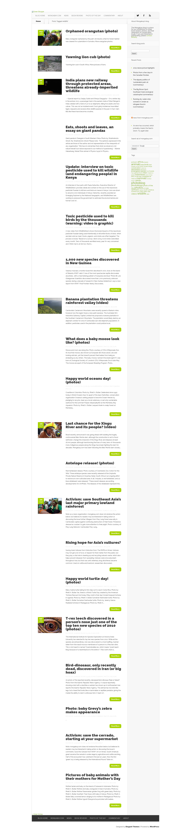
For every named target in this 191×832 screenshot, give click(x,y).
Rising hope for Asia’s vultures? (93, 542)
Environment (98, 307)
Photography (98, 346)
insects (147, 175)
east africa (143, 169)
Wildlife (116, 95)
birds (146, 164)
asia (142, 165)
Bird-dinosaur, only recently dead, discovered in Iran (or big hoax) (93, 668)
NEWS (66, 15)
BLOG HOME (40, 15)
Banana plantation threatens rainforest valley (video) (92, 301)
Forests (107, 307)
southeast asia (135, 191)
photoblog (138, 183)
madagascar (146, 176)
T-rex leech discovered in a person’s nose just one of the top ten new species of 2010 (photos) (91, 623)
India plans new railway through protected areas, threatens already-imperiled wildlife (92, 85)
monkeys (149, 178)
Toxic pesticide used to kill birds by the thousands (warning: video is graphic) (90, 219)
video (148, 191)
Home (38, 21)
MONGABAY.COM (54, 15)
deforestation (135, 169)
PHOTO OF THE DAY (93, 15)
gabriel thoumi (138, 173)
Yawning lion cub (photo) (88, 57)
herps (145, 173)
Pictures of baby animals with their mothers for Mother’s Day (93, 777)
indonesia (140, 174)
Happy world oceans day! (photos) (88, 380)
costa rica (143, 168)
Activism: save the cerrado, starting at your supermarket (92, 737)
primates (146, 188)
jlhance (77, 135)
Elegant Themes (132, 827)
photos (138, 187)
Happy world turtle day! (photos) (87, 580)
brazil (141, 166)
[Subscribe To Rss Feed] (150, 15)
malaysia (133, 178)
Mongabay (77, 35)
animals (136, 164)
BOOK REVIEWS (77, 15)
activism (134, 162)
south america (149, 190)
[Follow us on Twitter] (138, 15)
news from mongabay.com (143, 118)
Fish (147, 171)
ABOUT (120, 15)
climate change (148, 166)
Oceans (106, 386)
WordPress (154, 827)
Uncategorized (106, 95)
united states (143, 191)
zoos (147, 194)
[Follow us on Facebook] (144, 15)
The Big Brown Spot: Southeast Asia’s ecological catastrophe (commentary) (143, 91)
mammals (141, 178)
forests (151, 171)
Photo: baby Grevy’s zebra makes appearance (89, 710)
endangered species (138, 171)
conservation (136, 168)
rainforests (135, 190)
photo (138, 180)
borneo (138, 166)
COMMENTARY (109, 15)
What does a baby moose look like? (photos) (92, 340)
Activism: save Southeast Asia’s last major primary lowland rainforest (93, 502)
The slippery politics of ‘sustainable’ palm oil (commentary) (141, 82)
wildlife (141, 193)
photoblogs (137, 185)
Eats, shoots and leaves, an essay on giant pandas (90, 129)
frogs (132, 173)
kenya (150, 175)
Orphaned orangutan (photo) (92, 31)
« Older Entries (37, 814)
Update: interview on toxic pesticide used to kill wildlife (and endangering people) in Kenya (92, 172)
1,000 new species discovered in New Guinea (92, 261)
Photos (97, 35)
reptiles (141, 190)
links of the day (136, 176)
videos (134, 194)
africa (140, 162)
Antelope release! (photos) (90, 463)
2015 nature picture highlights (144, 68)
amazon (145, 162)
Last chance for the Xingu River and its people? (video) (91, 425)
